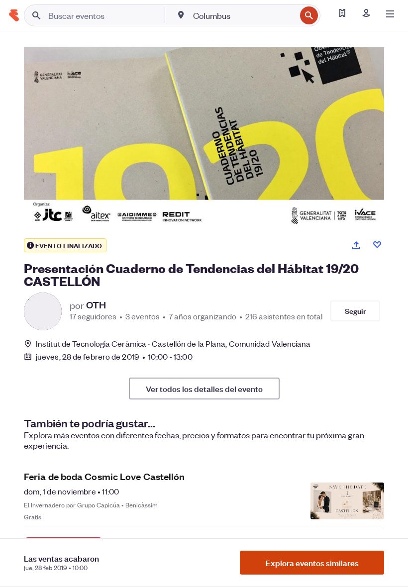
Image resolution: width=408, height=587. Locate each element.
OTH (96, 304)
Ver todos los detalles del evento (204, 388)
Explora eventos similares (312, 562)
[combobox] (243, 15)
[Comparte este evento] (356, 245)
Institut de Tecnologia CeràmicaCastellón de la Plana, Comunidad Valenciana (173, 343)
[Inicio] (14, 15)
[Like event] (377, 245)
